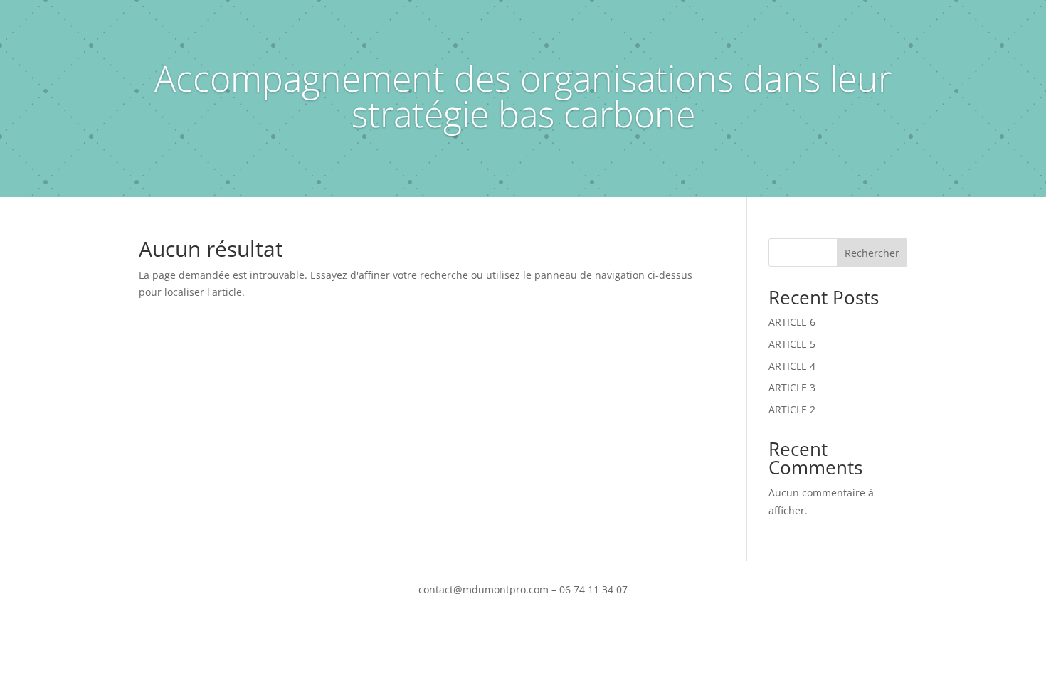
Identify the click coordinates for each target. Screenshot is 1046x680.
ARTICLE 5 (791, 344)
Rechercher (872, 253)
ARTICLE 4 (791, 366)
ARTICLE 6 (791, 322)
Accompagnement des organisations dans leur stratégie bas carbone (523, 96)
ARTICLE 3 (791, 387)
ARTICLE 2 (791, 409)
